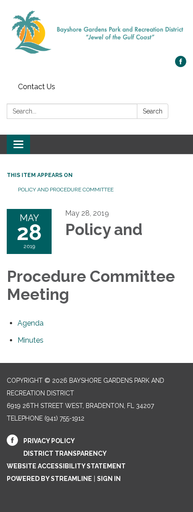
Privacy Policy (49, 440)
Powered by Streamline (49, 478)
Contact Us (36, 86)
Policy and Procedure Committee (66, 189)
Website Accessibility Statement (66, 466)
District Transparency (65, 453)
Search (152, 111)
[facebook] (180, 64)
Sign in (109, 478)
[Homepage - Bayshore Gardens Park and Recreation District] (96, 32)
